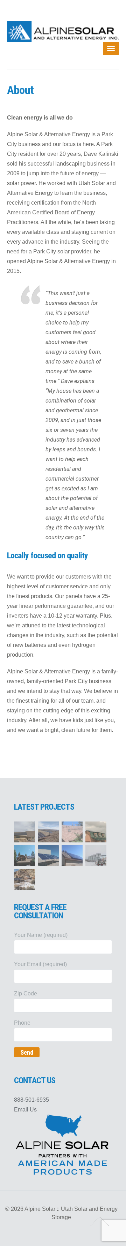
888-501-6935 (31, 1100)
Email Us (25, 1110)
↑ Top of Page (99, 1221)
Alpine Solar (63, 31)
